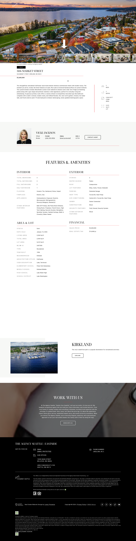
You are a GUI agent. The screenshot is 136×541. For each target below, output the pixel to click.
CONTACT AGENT (93, 137)
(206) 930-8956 (50, 138)
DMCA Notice (91, 504)
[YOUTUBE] (119, 504)
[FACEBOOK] (102, 504)
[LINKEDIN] (110, 504)
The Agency (54, 5)
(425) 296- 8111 (98, 451)
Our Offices (105, 5)
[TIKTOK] (114, 504)
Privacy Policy (81, 504)
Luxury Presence (50, 504)
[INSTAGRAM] (106, 504)
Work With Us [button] (68, 423)
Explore (78, 355)
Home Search (85, 5)
